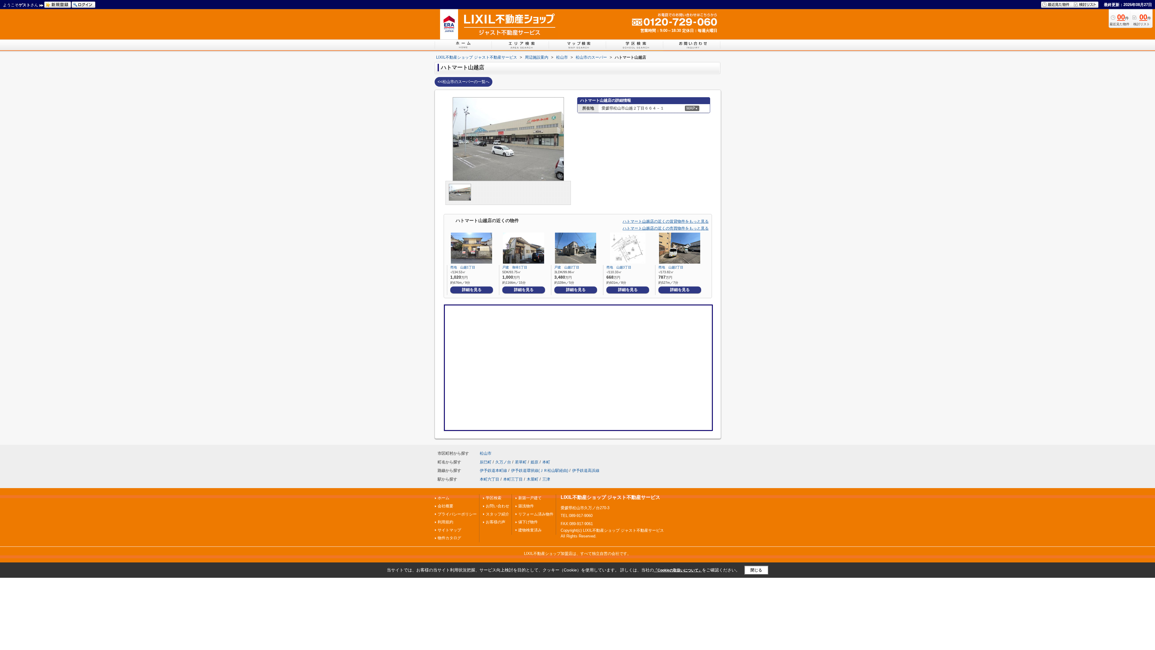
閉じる (756, 570)
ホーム (443, 498)
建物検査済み (530, 530)
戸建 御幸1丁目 (514, 267)
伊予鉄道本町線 (493, 470)
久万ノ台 (503, 462)
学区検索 (493, 498)
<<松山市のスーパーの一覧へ (463, 81)
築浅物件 (526, 506)
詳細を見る (472, 289)
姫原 (534, 462)
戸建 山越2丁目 (566, 267)
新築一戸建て (530, 498)
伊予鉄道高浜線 (585, 470)
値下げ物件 (528, 522)
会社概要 (445, 506)
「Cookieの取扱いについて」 (678, 570)
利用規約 (445, 522)
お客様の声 (495, 522)
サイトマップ (449, 530)
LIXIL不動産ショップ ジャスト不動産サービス (610, 497)
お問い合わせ (497, 506)
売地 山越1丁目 (462, 267)
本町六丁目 (489, 479)
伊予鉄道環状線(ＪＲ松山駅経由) (539, 470)
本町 (546, 462)
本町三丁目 (513, 479)
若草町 (521, 462)
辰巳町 (485, 462)
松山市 (485, 453)
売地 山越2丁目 (670, 267)
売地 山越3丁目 (618, 267)
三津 (546, 479)
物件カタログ (449, 538)
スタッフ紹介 (497, 514)
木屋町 (532, 479)
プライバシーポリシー (457, 514)
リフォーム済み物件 (535, 514)
